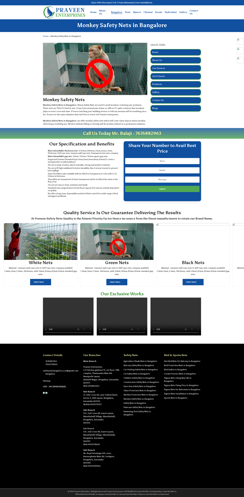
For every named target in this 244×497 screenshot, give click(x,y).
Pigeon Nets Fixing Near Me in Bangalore (177, 379)
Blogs (155, 108)
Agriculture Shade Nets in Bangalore (140, 361)
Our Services (158, 68)
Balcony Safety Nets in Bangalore (139, 365)
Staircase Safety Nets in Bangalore (139, 407)
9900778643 (51, 364)
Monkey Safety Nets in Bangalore (139, 399)
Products (157, 84)
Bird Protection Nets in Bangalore (179, 365)
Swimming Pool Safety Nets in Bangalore (137, 413)
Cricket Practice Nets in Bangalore (180, 374)
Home (45, 36)
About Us (157, 60)
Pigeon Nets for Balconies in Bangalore (182, 389)
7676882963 (148, 133)
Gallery (155, 92)
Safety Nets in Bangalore (135, 403)
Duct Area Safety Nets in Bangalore (140, 386)
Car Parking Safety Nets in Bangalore (141, 369)
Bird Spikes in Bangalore (175, 369)
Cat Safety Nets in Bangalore (137, 374)
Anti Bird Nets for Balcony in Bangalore (182, 361)
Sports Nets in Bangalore (175, 398)
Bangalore (50, 374)
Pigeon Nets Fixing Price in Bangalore (181, 385)
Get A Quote (158, 76)
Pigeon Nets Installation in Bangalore (181, 393)
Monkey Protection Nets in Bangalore (141, 394)
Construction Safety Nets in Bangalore (141, 382)
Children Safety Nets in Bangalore (139, 378)
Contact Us (158, 100)
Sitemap (46, 381)
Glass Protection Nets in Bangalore (140, 390)
